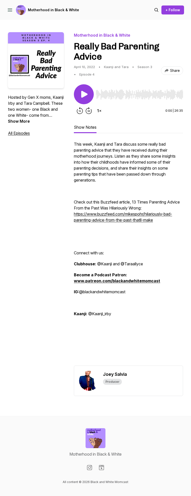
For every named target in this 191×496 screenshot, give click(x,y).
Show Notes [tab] (85, 127)
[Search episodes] (156, 10)
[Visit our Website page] (101, 467)
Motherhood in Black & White (53, 10)
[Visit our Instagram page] (89, 467)
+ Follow (172, 10)
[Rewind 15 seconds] (79, 110)
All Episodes (19, 133)
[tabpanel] (128, 253)
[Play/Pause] (84, 94)
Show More (19, 121)
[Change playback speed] (99, 110)
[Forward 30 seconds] (88, 110)
